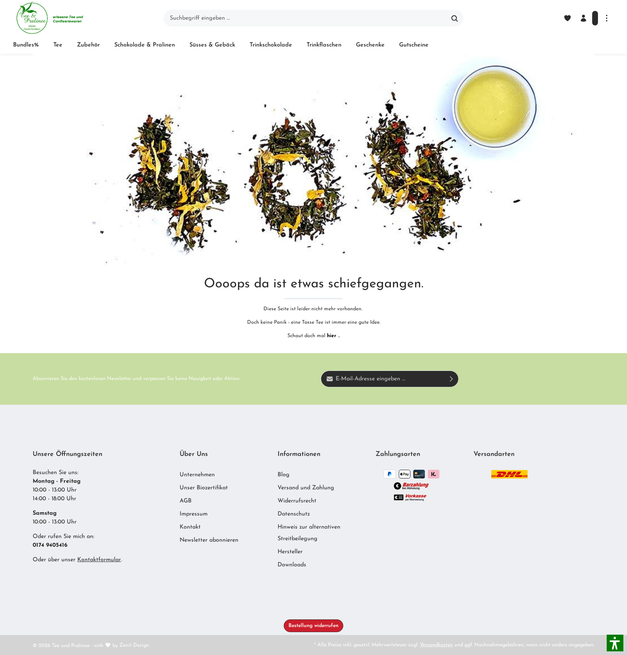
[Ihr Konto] (583, 18)
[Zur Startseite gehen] (49, 18)
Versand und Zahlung (306, 488)
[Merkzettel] (567, 18)
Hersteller (290, 552)
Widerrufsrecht (297, 501)
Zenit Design (134, 645)
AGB (186, 501)
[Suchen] (454, 18)
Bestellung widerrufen (313, 625)
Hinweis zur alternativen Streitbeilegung (309, 533)
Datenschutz (294, 514)
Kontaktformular (99, 560)
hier (331, 336)
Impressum (194, 514)
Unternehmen (197, 475)
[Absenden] (451, 379)
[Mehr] (606, 18)
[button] (615, 643)
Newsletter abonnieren (209, 540)
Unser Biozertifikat (204, 488)
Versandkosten (436, 645)
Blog (284, 475)
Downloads (292, 565)
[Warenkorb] (595, 18)
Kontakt (190, 527)
